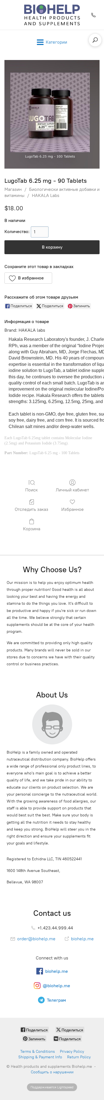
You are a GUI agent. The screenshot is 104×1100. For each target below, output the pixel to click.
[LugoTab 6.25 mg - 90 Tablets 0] (52, 114)
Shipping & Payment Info (40, 1057)
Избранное (72, 509)
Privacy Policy (72, 1051)
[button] (28, 278)
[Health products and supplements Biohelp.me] (52, 15)
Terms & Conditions (37, 1051)
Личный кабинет (72, 489)
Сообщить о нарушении (52, 1072)
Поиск (31, 489)
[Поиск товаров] (95, 40)
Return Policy (79, 1057)
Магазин (13, 189)
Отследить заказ (31, 509)
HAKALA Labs (45, 195)
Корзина (31, 528)
